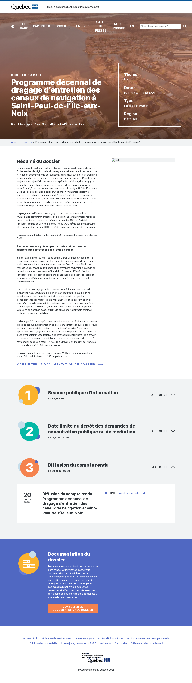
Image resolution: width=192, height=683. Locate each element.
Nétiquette (105, 643)
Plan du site (120, 643)
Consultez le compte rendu (132, 493)
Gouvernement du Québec (96, 657)
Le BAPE (24, 26)
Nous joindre (118, 26)
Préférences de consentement (146, 643)
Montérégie (130, 118)
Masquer (160, 394)
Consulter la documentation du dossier (57, 364)
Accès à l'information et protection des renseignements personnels (133, 638)
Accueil (12, 26)
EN (132, 26)
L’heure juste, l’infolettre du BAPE (78, 643)
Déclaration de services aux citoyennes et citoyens (67, 638)
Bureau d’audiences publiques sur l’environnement (24, 7)
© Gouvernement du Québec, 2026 (96, 669)
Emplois (82, 26)
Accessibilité (30, 638)
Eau (126, 79)
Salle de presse (100, 26)
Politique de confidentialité (43, 643)
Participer (41, 26)
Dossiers (63, 26)
